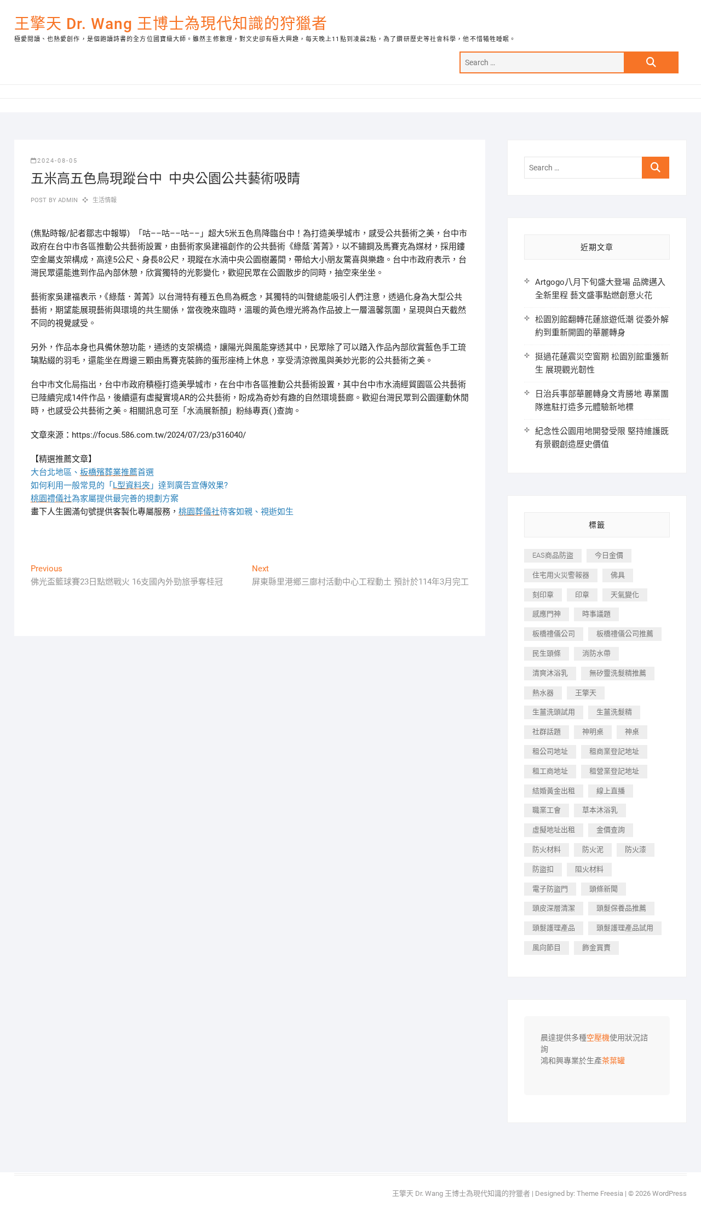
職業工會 (546, 810)
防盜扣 (543, 869)
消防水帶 (596, 653)
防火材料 (546, 849)
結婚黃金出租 (553, 791)
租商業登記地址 (614, 751)
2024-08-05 (57, 160)
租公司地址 (550, 751)
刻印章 (543, 595)
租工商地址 (550, 771)
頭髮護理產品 (553, 928)
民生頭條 (546, 653)
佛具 (618, 575)
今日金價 (609, 555)
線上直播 (610, 791)
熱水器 (543, 693)
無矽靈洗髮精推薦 (617, 673)
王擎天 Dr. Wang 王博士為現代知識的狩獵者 (170, 24)
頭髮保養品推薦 (621, 908)
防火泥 (593, 849)
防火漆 (635, 849)
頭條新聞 (603, 889)
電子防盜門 (550, 889)
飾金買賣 (596, 947)
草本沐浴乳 (600, 810)
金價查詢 (610, 830)
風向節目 (546, 947)
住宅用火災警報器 (560, 575)
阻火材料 (589, 869)
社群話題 (546, 731)
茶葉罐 (613, 1061)
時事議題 (596, 614)
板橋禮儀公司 (553, 633)
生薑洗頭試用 (553, 712)
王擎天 (585, 693)
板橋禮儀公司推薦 (624, 633)
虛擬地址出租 (553, 830)
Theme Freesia (600, 1193)
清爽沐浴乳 (550, 673)
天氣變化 (625, 595)
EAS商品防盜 (552, 555)
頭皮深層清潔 (553, 908)
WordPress (669, 1193)
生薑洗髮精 (614, 712)
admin (67, 200)
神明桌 (593, 731)
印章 (582, 595)
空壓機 (598, 1038)
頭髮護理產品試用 (624, 928)
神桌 (632, 731)
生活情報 (105, 200)
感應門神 (546, 614)
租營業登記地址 (614, 771)
